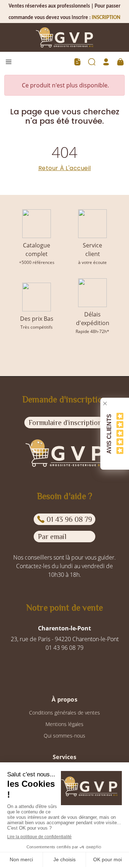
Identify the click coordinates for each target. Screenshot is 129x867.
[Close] (105, 403)
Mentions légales (64, 724)
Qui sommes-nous (64, 735)
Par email (52, 536)
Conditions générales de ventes (64, 712)
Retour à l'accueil (64, 168)
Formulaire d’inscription (65, 422)
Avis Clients (109, 433)
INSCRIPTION (106, 17)
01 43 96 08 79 (69, 519)
